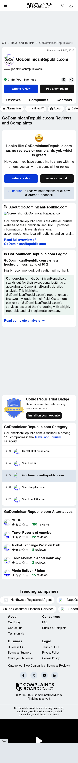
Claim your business (20, 658)
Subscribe (15, 191)
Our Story (14, 622)
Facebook (23, 675)
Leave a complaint (57, 178)
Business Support (19, 653)
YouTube (44, 675)
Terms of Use (50, 647)
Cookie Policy (51, 658)
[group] (12, 109)
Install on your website (44, 415)
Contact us (15, 628)
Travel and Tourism (47, 437)
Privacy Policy (50, 653)
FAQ (45, 622)
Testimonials (16, 634)
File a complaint (57, 88)
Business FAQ (17, 647)
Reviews (13, 100)
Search (63, 5)
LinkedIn (54, 675)
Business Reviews (58, 666)
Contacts (64, 100)
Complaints (38, 100)
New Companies (34, 666)
